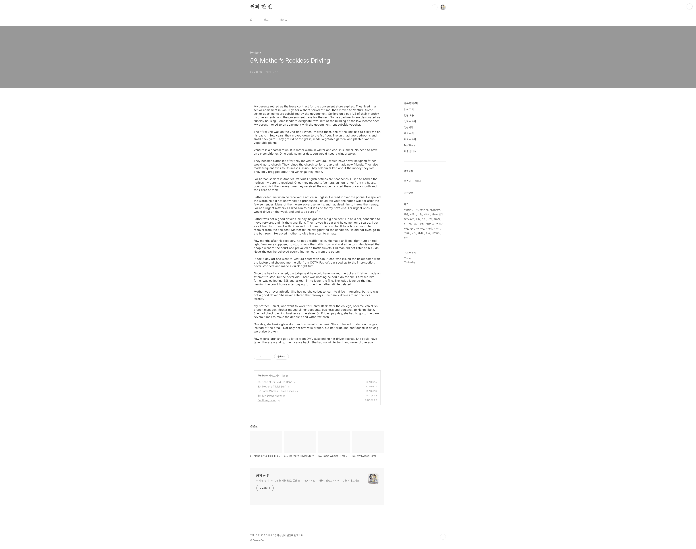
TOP (443, 537)
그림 (420, 214)
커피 (418, 219)
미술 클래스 (410, 151)
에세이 (421, 233)
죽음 (406, 214)
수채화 (429, 228)
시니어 (427, 214)
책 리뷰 (439, 224)
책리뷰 (437, 219)
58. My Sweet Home (270, 395)
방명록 (283, 20)
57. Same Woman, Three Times (276, 391)
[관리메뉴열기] (689, 6)
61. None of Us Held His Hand (275, 381)
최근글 (407, 181)
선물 (430, 219)
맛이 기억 (409, 109)
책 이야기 (409, 133)
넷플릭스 (430, 224)
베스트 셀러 (437, 214)
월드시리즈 (409, 219)
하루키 (413, 214)
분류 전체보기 (411, 103)
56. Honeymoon (267, 400)
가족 (416, 209)
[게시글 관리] (269, 356)
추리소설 (420, 228)
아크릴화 (408, 209)
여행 (406, 228)
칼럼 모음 (409, 115)
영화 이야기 (410, 121)
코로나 (407, 233)
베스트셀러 (435, 209)
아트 (406, 238)
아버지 (437, 228)
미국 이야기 (410, 139)
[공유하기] (264, 356)
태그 (266, 20)
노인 (424, 219)
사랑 (414, 233)
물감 (416, 224)
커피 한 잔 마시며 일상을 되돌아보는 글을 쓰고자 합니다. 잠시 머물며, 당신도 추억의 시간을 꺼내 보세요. (308, 480)
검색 (434, 7)
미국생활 (408, 224)
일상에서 (408, 127)
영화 (412, 228)
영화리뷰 (424, 209)
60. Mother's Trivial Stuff (272, 386)
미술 (428, 233)
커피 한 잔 (261, 7)
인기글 (418, 181)
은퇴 (422, 224)
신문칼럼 (436, 233)
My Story (263, 375)
